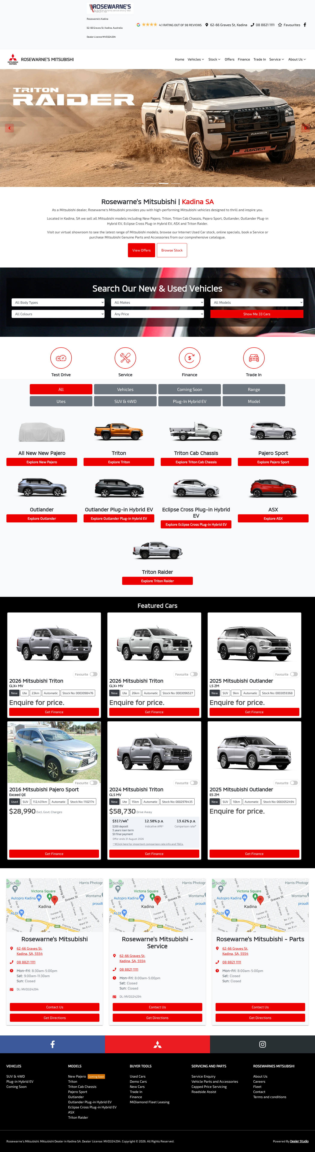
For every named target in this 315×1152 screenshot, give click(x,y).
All (61, 389)
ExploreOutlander (42, 518)
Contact (259, 1092)
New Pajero (77, 1076)
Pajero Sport (77, 1092)
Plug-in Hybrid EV (189, 401)
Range (254, 389)
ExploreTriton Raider (157, 581)
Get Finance (54, 712)
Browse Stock (172, 250)
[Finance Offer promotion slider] (151, 183)
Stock (212, 59)
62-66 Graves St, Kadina (228, 25)
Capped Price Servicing (209, 1086)
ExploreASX (273, 518)
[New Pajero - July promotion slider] (176, 183)
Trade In (260, 59)
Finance (244, 59)
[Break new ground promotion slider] (163, 183)
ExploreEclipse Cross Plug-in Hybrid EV (196, 524)
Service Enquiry (203, 1076)
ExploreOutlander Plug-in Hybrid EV (119, 518)
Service (275, 59)
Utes (61, 401)
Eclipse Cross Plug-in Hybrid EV (92, 1107)
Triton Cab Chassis (82, 1086)
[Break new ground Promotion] (157, 128)
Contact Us (54, 1007)
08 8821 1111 (265, 25)
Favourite (81, 674)
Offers (229, 59)
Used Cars (138, 1076)
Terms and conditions (269, 1097)
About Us (295, 59)
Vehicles (194, 59)
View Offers (141, 250)
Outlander (76, 1097)
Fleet (257, 1086)
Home (179, 59)
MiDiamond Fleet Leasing (150, 1102)
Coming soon (189, 389)
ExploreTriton (119, 462)
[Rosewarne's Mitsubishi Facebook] (306, 25)
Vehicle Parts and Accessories (215, 1081)
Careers (259, 1081)
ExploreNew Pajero (42, 462)
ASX (71, 1112)
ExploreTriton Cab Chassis (196, 462)
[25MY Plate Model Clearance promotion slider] (139, 183)
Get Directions (55, 1018)
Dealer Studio (299, 1141)
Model (254, 401)
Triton (72, 1081)
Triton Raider (78, 1117)
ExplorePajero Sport (273, 462)
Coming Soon (16, 1086)
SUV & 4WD (125, 401)
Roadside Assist (204, 1092)
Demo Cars (138, 1081)
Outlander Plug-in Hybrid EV (90, 1102)
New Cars (137, 1086)
